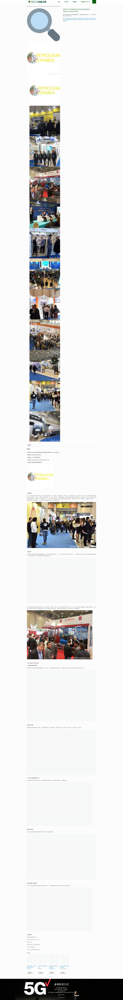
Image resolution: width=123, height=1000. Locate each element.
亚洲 (90, 18)
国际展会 (75, 1)
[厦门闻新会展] (36, 2)
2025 (78, 18)
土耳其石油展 (85, 19)
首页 (59, 1)
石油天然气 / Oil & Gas (33, 6)
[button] (94, 2)
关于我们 (66, 1)
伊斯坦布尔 (93, 18)
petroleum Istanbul (83, 18)
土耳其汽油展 (74, 19)
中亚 (88, 18)
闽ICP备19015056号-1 (61, 994)
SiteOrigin (60, 997)
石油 (95, 19)
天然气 (90, 19)
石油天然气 (65, 20)
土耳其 (64, 19)
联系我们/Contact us (85, 1)
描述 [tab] (29, 445)
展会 (92, 19)
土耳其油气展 (80, 19)
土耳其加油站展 (69, 19)
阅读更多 (29, 972)
